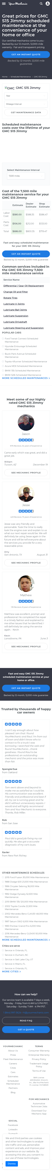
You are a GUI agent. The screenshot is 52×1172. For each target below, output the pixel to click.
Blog (13, 1092)
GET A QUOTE (26, 1029)
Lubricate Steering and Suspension (23, 328)
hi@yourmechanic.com (36, 1012)
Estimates (13, 1076)
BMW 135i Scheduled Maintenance (22, 370)
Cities (13, 1068)
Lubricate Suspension (15, 316)
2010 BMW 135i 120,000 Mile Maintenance (26, 901)
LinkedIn (13, 1129)
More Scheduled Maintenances (25, 378)
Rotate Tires (10, 298)
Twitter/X (13, 1133)
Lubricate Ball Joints (15, 310)
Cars (13, 1072)
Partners (13, 1088)
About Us (13, 1050)
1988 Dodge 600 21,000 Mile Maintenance (26, 881)
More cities (10, 971)
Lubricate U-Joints (14, 304)
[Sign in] (47, 3)
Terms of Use (39, 1071)
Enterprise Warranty (39, 1055)
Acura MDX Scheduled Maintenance (23, 366)
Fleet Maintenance (13, 1059)
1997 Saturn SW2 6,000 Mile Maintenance (26, 921)
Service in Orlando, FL (16, 950)
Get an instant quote (26, 54)
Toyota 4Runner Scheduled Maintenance (26, 361)
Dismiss (12, 1164)
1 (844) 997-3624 (12, 1012)
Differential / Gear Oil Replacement (23, 286)
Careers (13, 1063)
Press (13, 1055)
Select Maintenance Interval (23, 170)
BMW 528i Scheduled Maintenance (23, 375)
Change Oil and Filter (15, 292)
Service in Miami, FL (15, 964)
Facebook (13, 1125)
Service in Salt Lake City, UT (19, 959)
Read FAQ (26, 1020)
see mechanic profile (26, 472)
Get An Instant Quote (26, 254)
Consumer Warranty (39, 1050)
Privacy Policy (39, 1059)
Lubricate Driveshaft (15, 322)
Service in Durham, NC (16, 955)
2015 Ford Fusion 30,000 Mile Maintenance (27, 877)
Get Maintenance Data (26, 112)
